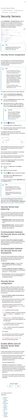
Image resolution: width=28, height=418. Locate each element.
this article (14, 87)
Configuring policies (18, 10)
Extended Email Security (6, 405)
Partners (5, 397)
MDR (5, 402)
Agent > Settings (9, 271)
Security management (7, 10)
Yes (10, 386)
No (18, 386)
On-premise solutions (6, 412)
